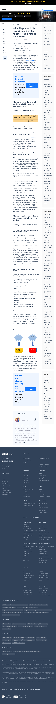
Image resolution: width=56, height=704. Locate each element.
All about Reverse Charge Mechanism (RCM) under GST (48, 254)
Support (3, 468)
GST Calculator (47, 214)
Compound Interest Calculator (46, 596)
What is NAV (26, 560)
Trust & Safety (5, 494)
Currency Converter (28, 594)
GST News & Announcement (30, 530)
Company (33, 9)
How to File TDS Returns (44, 532)
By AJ (14, 39)
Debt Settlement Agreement (45, 558)
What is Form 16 (43, 528)
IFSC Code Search (43, 575)
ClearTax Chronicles (6, 490)
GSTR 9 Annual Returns (29, 532)
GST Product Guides (6, 492)
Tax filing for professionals (29, 503)
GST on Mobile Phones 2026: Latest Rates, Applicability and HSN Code (48, 157)
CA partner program (28, 489)
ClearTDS (41, 478)
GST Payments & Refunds (29, 533)
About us (4, 476)
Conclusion (5, 58)
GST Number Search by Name (46, 594)
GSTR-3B (25, 539)
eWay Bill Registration (44, 480)
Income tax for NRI (43, 466)
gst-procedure (23, 24)
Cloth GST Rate (42, 510)
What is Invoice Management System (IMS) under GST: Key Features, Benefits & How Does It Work (47, 187)
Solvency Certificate (43, 556)
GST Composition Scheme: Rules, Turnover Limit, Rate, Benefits (47, 334)
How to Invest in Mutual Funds (30, 546)
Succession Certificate (44, 555)
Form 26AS (41, 526)
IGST (14, 159)
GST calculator (26, 580)
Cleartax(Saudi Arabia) (7, 496)
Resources (23, 9)
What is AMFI (26, 559)
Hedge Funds (26, 553)
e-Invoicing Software (43, 477)
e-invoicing (25, 480)
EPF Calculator (42, 592)
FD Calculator (26, 588)
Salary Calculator (43, 590)
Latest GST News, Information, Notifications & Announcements (48, 83)
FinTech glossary (6, 488)
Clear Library (5, 486)
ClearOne (41, 491)
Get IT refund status (43, 588)
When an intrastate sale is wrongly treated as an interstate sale (5, 37)
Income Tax (41, 462)
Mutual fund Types (27, 548)
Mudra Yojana (42, 549)
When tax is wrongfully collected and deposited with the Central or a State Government (5, 28)
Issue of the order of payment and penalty (5, 51)
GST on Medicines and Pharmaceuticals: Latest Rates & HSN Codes (48, 167)
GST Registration (48, 30)
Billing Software (42, 493)
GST (18, 24)
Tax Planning (26, 462)
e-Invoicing (46, 38)
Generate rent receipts (44, 577)
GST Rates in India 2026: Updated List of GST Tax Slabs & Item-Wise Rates (48, 244)
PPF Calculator (42, 571)
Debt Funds (26, 555)
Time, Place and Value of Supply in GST (48, 348)
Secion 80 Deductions (44, 464)
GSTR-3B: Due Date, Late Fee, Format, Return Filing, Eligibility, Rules (47, 234)
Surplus (5, 55)
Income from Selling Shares (45, 537)
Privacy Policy (5, 692)
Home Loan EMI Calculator (45, 579)
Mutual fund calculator (28, 575)
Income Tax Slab (43, 524)
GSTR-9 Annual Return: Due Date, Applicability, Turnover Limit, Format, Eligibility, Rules (48, 222)
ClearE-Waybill (42, 475)
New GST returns (27, 478)
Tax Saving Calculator (44, 586)
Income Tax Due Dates (44, 539)
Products (5, 9)
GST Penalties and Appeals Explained (47, 355)
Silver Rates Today (27, 592)
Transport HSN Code (43, 507)
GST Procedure (27, 528)
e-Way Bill (46, 41)
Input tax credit (26, 482)
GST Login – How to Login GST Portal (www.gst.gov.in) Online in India (48, 324)
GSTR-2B (25, 537)
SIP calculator (26, 579)
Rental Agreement (43, 560)
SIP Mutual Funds (27, 551)
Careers (3, 479)
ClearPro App (26, 496)
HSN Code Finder (43, 503)
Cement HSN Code (43, 505)
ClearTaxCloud (26, 494)
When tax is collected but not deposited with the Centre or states (5, 47)
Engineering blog (6, 485)
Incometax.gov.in (43, 535)
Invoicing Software (43, 494)
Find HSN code (42, 585)
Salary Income (42, 530)
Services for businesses (44, 496)
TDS (45, 47)
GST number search (43, 573)
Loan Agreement (43, 553)
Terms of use (13, 692)
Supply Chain (47, 68)
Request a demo (48, 9)
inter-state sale (30, 60)
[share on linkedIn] (35, 419)
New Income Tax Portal (44, 533)
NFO (24, 557)
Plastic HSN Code (43, 509)
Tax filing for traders (28, 505)
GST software (26, 477)
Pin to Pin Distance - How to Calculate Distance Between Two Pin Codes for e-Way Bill (48, 415)
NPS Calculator (42, 580)
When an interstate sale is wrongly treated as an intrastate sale (5, 33)
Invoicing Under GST (28, 535)
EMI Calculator (26, 573)
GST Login (25, 475)
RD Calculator (26, 586)
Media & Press (5, 481)
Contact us (4, 477)
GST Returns (47, 44)
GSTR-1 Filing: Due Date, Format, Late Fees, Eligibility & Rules (48, 314)
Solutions (14, 9)
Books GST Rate (43, 512)
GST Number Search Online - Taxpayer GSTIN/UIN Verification (47, 380)
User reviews (5, 483)
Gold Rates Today (27, 590)
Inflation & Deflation (43, 551)
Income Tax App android (44, 461)
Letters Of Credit (43, 562)
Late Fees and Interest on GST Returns (47, 278)
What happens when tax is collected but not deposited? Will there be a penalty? (5, 42)
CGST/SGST (32, 138)
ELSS (24, 549)
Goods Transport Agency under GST (48, 342)
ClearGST (41, 473)
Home (14, 24)
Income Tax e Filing (27, 461)
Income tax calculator (28, 571)
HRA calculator (26, 585)
